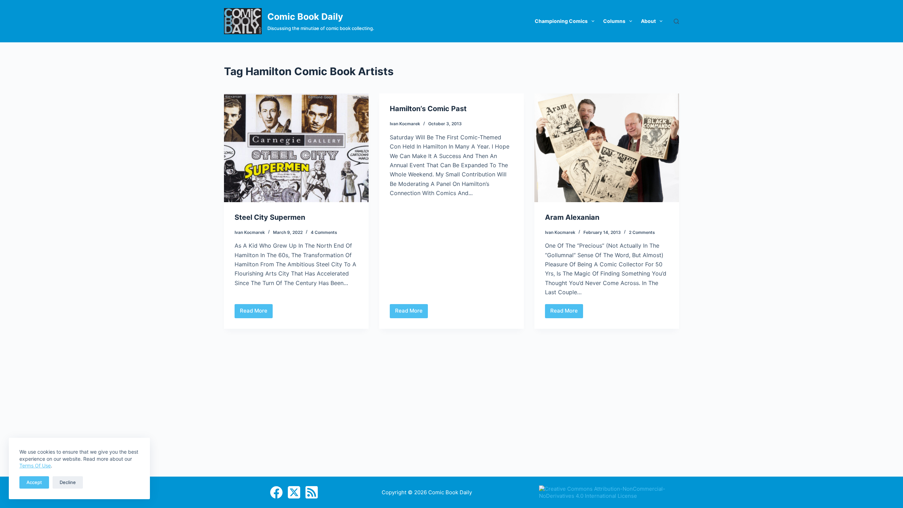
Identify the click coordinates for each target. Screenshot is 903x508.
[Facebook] (276, 492)
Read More (256, 312)
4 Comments (324, 232)
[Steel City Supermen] (296, 147)
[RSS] (311, 492)
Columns (614, 21)
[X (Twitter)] (294, 492)
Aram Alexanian (572, 217)
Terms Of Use (35, 465)
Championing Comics (561, 21)
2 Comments (642, 232)
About (648, 21)
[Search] (676, 21)
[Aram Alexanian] (606, 147)
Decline (68, 482)
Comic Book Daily (305, 16)
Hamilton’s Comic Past (428, 108)
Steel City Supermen (270, 217)
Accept (34, 482)
